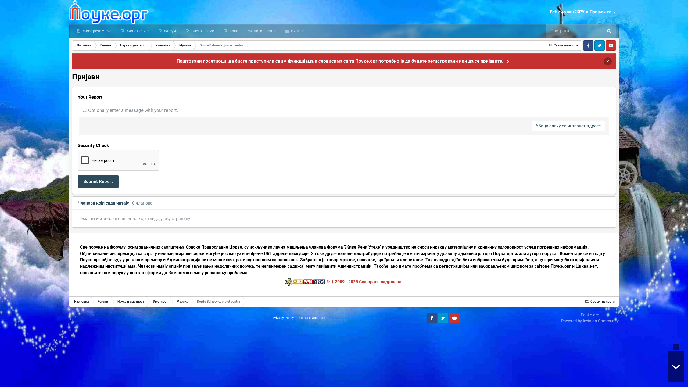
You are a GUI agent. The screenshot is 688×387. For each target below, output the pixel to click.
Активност (263, 31)
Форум (169, 31)
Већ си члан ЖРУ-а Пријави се (582, 12)
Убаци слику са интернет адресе (568, 125)
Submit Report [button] (98, 181)
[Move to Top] (676, 347)
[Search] (609, 31)
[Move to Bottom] (676, 366)
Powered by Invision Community (590, 320)
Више (295, 31)
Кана (233, 31)
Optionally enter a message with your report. (132, 110)
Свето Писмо (202, 31)
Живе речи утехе (96, 31)
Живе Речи (136, 31)
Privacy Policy (283, 318)
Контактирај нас (312, 318)
